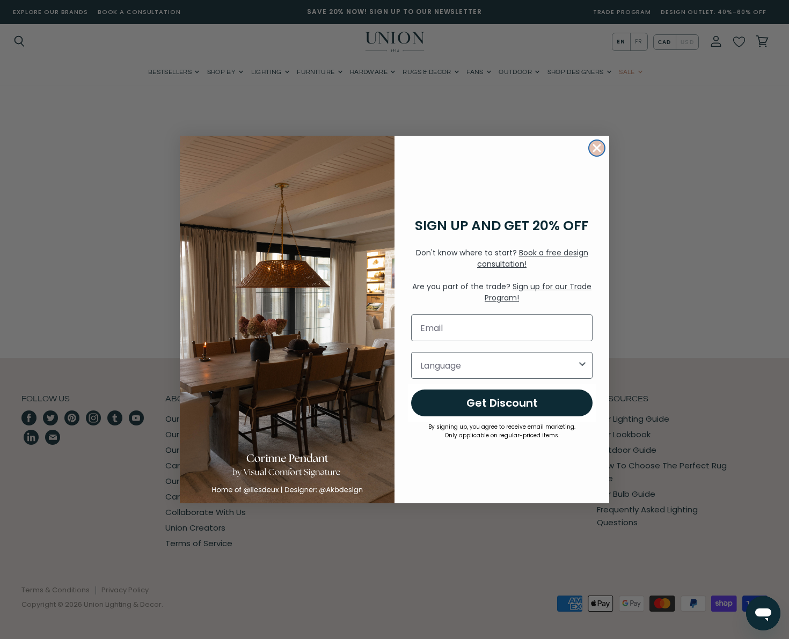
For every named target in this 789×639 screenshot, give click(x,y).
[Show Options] (582, 365)
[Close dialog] (597, 148)
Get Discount (502, 402)
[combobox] (498, 365)
